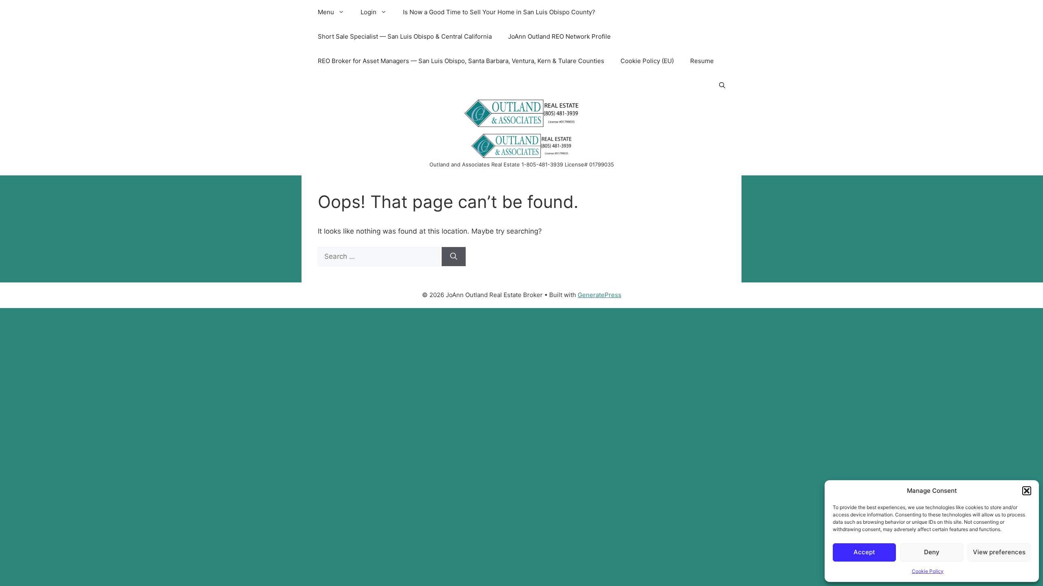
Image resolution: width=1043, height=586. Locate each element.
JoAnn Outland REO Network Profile (559, 36)
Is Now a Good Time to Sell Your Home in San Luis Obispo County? (499, 12)
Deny (932, 552)
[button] (1027, 491)
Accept (864, 552)
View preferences (999, 552)
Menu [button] (326, 12)
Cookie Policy (928, 571)
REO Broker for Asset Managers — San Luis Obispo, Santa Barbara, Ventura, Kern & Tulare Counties (461, 61)
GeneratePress (599, 295)
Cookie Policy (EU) (647, 61)
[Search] (454, 257)
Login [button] (368, 12)
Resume (702, 61)
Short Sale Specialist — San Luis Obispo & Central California (405, 36)
